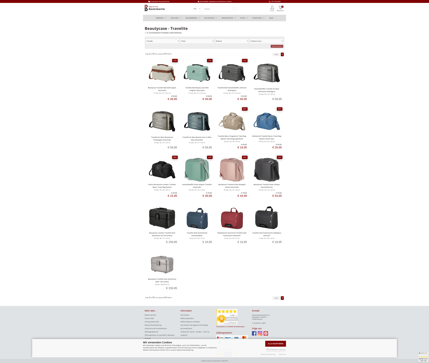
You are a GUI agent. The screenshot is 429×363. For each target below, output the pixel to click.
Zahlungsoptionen (151, 332)
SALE (271, 18)
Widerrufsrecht (150, 315)
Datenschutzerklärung (153, 325)
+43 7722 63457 (276, 1)
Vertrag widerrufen (152, 322)
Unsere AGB (149, 318)
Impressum (282, 354)
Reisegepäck (227, 18)
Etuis (242, 18)
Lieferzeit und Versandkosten (156, 328)
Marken (159, 18)
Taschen (174, 18)
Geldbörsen (191, 18)
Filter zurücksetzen (277, 46)
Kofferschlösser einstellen (190, 322)
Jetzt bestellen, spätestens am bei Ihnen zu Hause (215, 1)
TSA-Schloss (184, 315)
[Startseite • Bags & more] (155, 7)
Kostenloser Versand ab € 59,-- (160, 1)
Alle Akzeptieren (275, 344)
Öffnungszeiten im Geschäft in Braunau (160, 335)
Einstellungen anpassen (277, 349)
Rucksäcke (209, 18)
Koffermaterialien (187, 318)
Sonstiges (257, 18)
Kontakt (147, 338)
